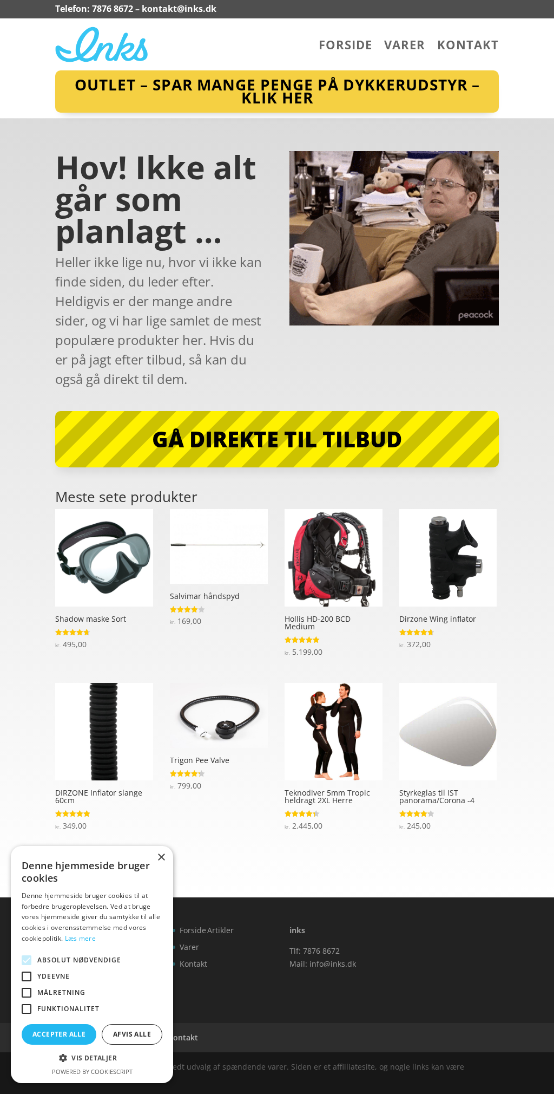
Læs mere (80, 938)
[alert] (92, 964)
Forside (345, 47)
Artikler (220, 930)
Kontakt (468, 47)
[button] (92, 1058)
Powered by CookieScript (92, 1071)
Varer (404, 47)
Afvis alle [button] (132, 1034)
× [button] (161, 858)
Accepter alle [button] (58, 1034)
